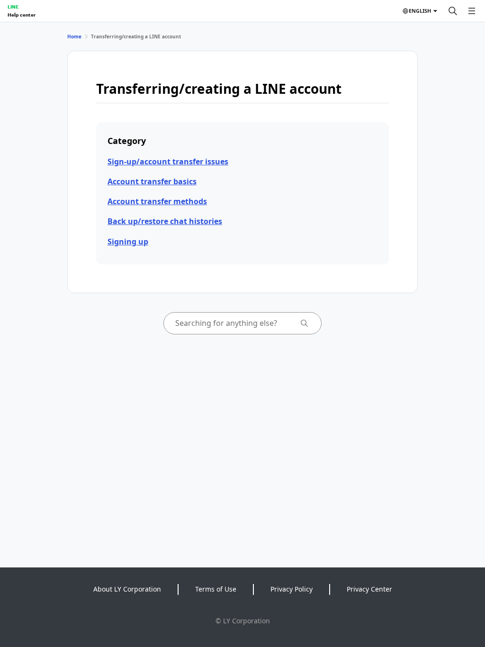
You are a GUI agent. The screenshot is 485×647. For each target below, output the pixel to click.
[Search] (452, 10)
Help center (22, 14)
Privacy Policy (291, 588)
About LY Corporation (127, 588)
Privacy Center (369, 588)
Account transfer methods (157, 201)
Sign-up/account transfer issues (168, 161)
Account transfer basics (152, 181)
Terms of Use (215, 588)
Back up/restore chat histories (165, 221)
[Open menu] (471, 10)
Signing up (128, 241)
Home (74, 36)
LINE (13, 6)
